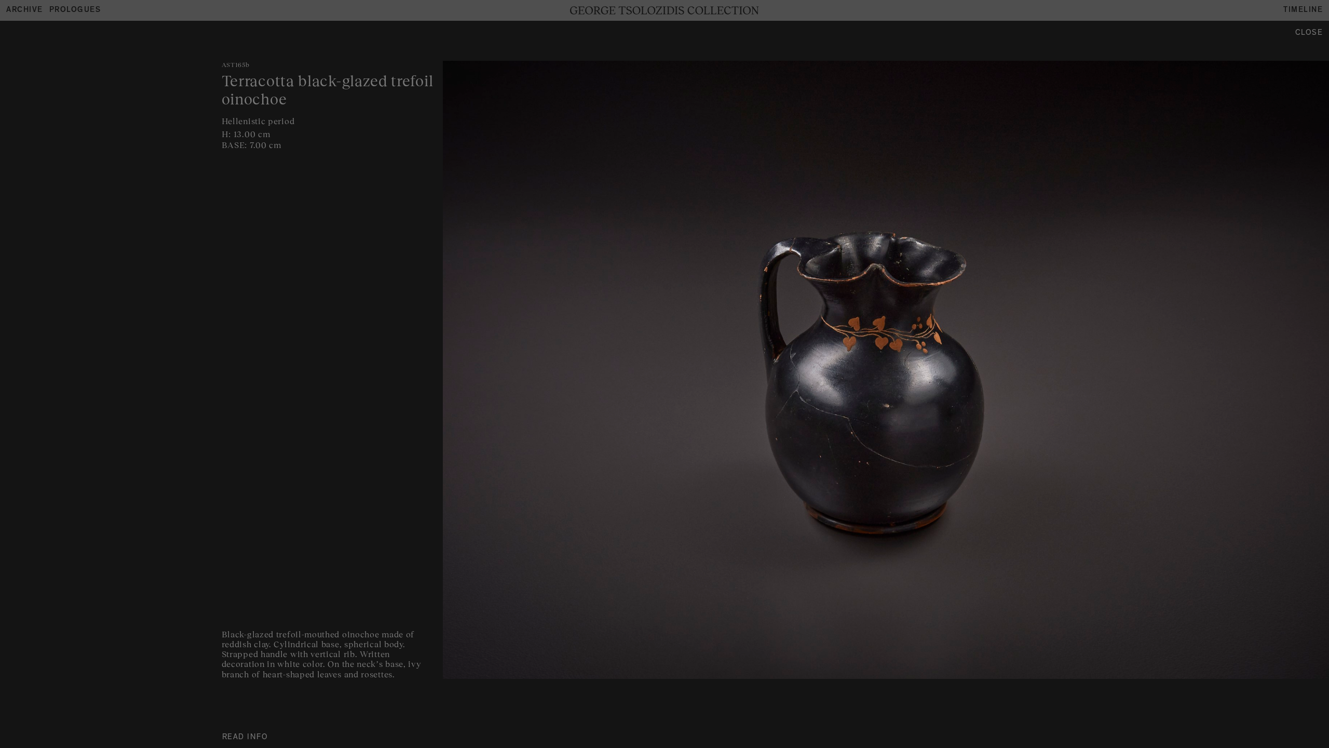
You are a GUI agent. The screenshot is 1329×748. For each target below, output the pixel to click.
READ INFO (245, 738)
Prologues (75, 11)
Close (1309, 33)
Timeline (1303, 11)
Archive (24, 11)
